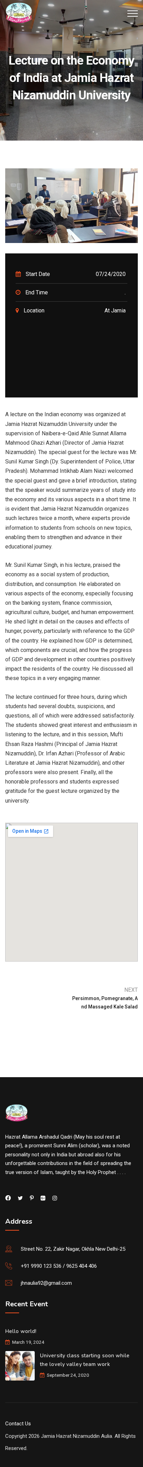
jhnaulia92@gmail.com (46, 1283)
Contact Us (18, 1423)
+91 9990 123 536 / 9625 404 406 (59, 1266)
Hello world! (20, 1331)
